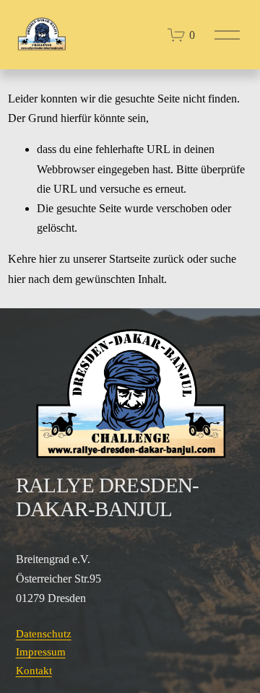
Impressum (41, 652)
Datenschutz (44, 634)
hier (47, 259)
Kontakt (34, 670)
